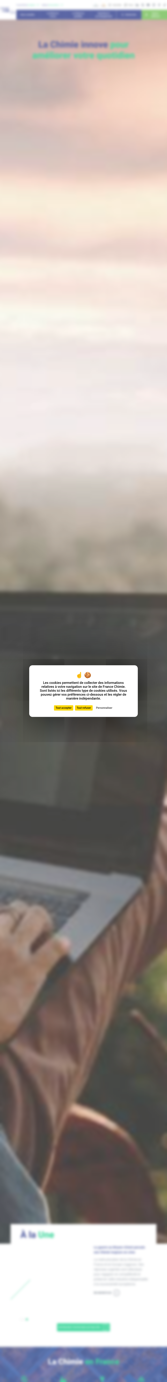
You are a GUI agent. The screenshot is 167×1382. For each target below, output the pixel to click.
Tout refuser (84, 707)
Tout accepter (64, 707)
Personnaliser (104, 707)
